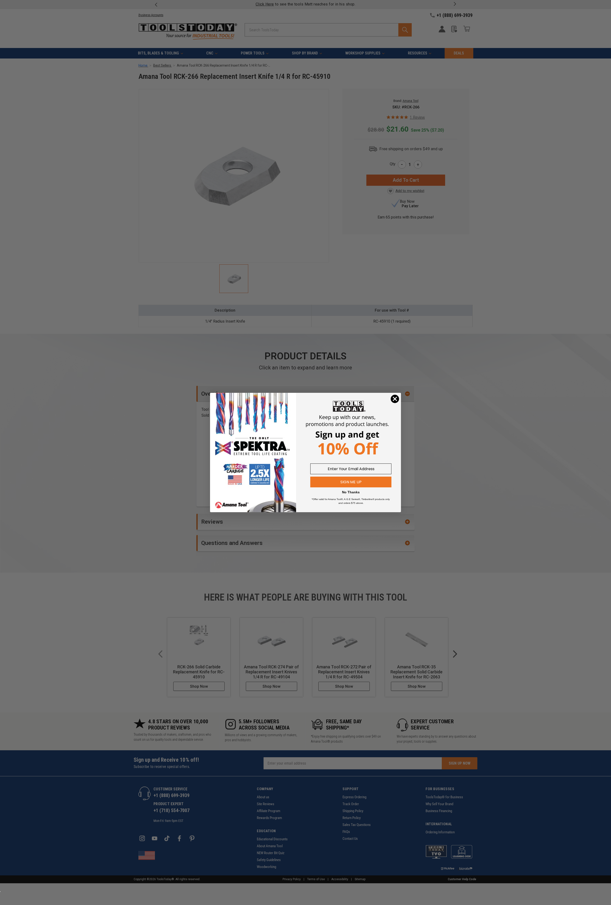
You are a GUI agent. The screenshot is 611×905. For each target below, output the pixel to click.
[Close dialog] (395, 399)
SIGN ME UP (351, 482)
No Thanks (351, 492)
